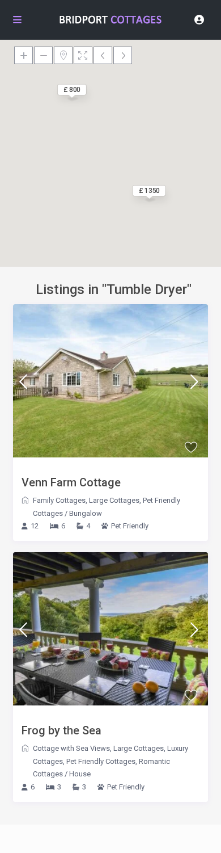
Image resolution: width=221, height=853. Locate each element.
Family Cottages (59, 500)
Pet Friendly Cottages (100, 761)
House (80, 774)
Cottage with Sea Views (71, 748)
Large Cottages (114, 500)
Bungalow (85, 513)
